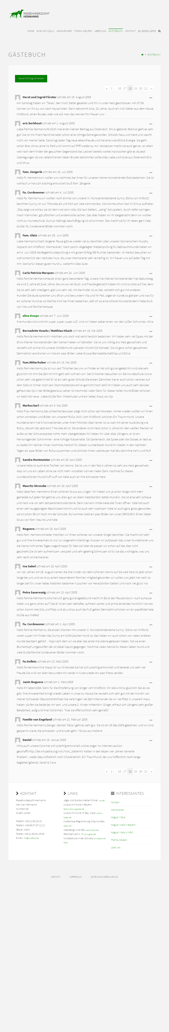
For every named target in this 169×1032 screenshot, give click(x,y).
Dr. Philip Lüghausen (87, 834)
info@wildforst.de (31, 838)
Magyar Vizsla (118, 817)
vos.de (101, 800)
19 (135, 88)
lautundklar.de (92, 830)
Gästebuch (154, 54)
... (151, 98)
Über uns (115, 847)
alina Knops (31, 316)
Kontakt (115, 802)
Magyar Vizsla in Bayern (123, 824)
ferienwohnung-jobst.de (74, 809)
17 (124, 88)
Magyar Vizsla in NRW (122, 832)
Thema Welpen (119, 839)
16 (119, 88)
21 (145, 88)
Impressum (76, 877)
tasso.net (67, 825)
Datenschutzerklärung (104, 877)
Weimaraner (117, 809)
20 (140, 88)
